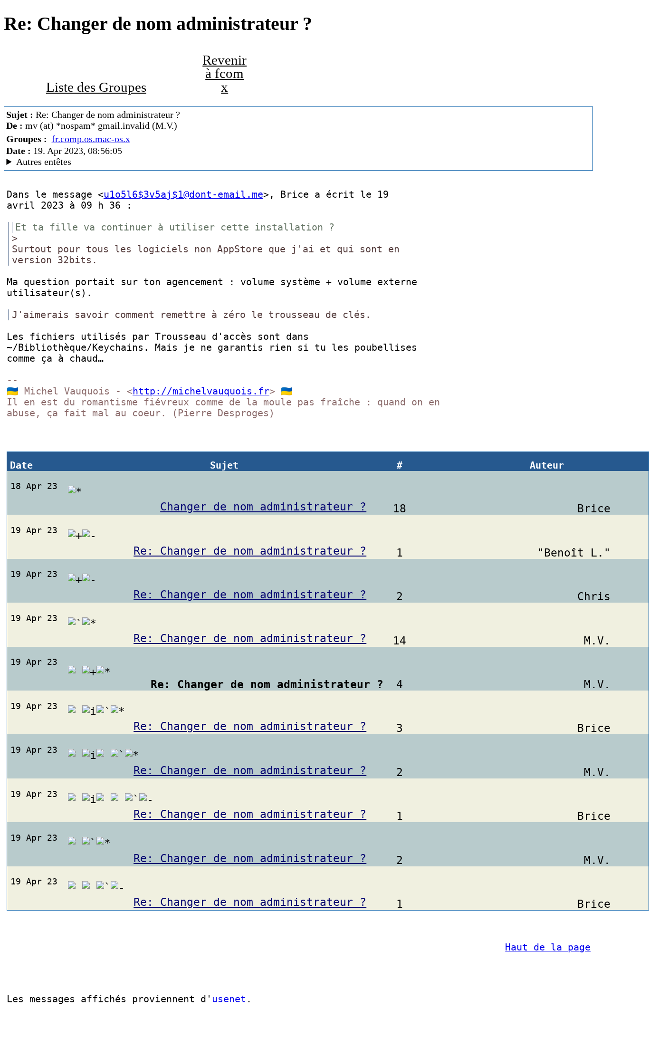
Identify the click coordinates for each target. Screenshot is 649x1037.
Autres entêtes (43, 161)
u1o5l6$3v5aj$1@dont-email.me (183, 194)
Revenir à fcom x (224, 74)
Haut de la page (548, 947)
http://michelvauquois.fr (201, 391)
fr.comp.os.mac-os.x (91, 139)
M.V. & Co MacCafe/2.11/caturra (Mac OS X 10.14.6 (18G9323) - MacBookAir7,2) (172, 161)
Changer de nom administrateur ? (263, 506)
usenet (229, 999)
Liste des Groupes (96, 87)
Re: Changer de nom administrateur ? (250, 551)
